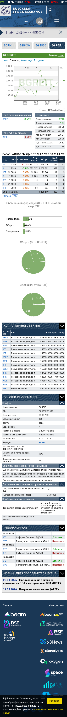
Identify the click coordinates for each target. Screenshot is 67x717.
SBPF (5, 176)
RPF (4, 188)
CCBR (5, 184)
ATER (5, 137)
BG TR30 (41, 45)
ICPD (5, 565)
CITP (5, 541)
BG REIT (56, 45)
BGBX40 (25, 45)
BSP (4, 172)
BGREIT (42, 442)
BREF (5, 119)
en (26, 21)
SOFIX (8, 45)
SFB (4, 180)
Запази (7, 196)
